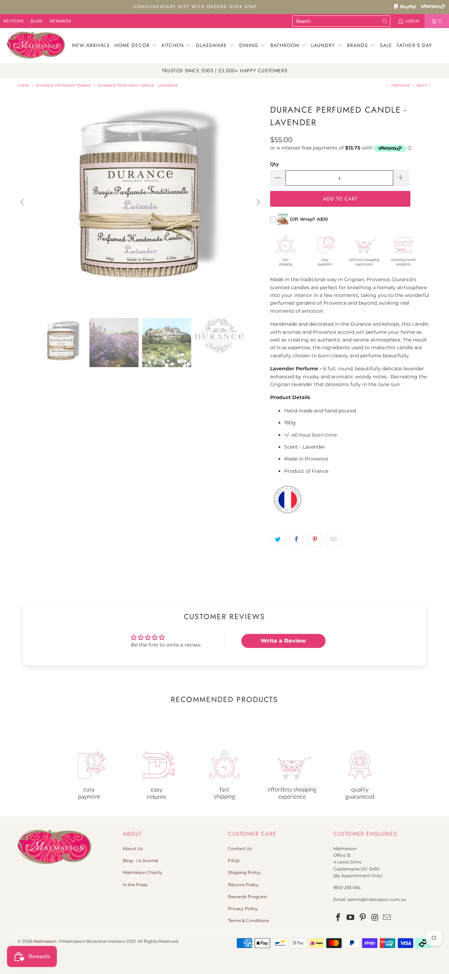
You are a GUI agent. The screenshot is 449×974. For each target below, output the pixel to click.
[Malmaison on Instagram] (375, 917)
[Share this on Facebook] (296, 540)
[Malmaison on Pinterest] (362, 917)
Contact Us (240, 848)
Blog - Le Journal (140, 860)
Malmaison (44, 941)
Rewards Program (247, 896)
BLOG (37, 21)
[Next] (257, 202)
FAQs (234, 860)
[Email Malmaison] (387, 917)
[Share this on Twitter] (278, 540)
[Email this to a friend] (333, 540)
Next (422, 85)
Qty (274, 164)
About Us (133, 848)
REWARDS (61, 21)
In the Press (135, 884)
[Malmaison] (36, 46)
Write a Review (283, 640)
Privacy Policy (243, 908)
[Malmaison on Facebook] (338, 917)
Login (412, 21)
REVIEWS (14, 21)
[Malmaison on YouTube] (351, 917)
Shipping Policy (244, 872)
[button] (135, 45)
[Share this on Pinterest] (315, 540)
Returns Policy (243, 884)
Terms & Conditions (248, 920)
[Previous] (22, 202)
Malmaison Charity (142, 872)
